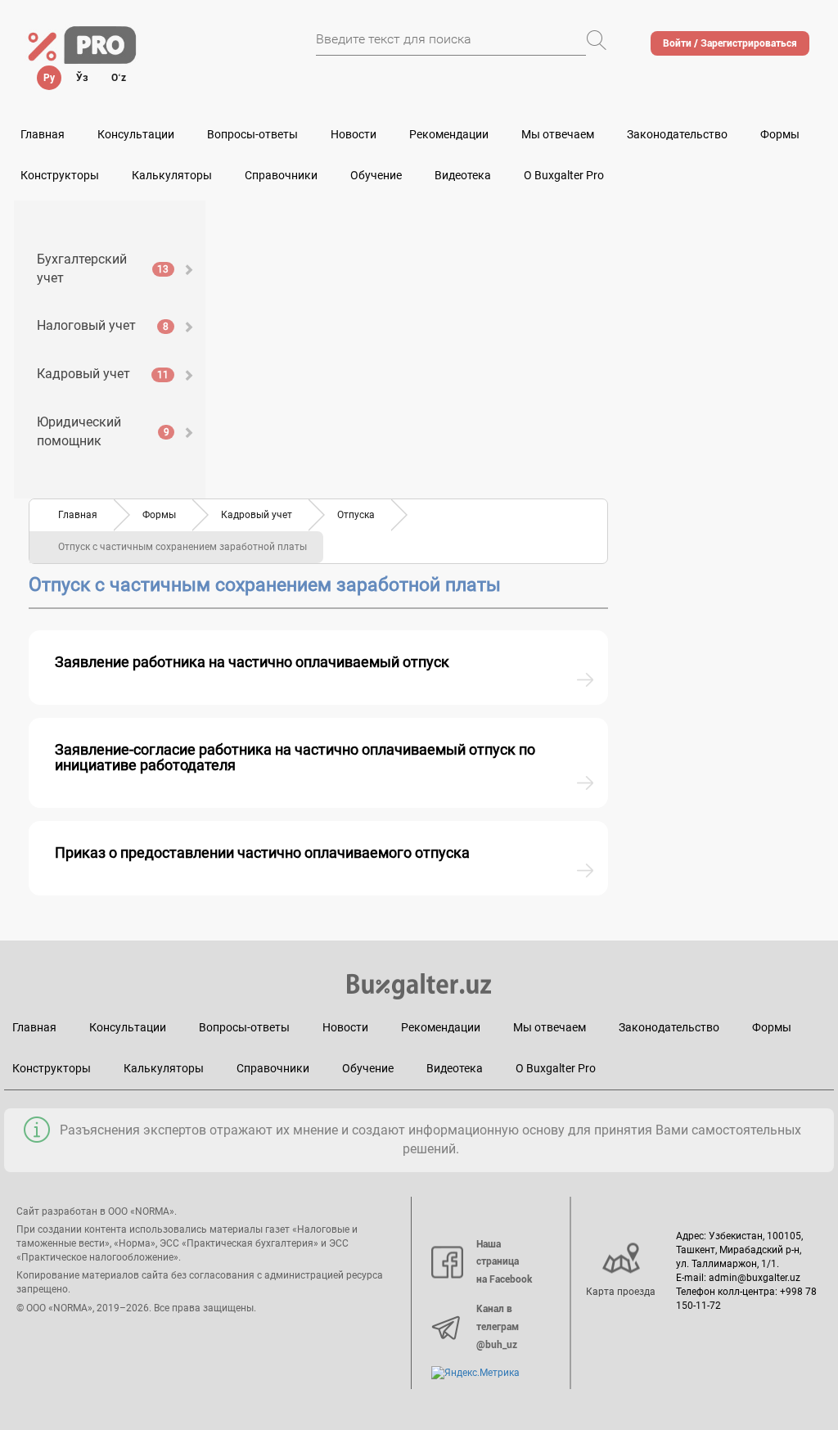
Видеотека (463, 175)
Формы (780, 134)
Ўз (82, 77)
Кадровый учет (103, 373)
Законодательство (677, 134)
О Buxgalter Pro (564, 175)
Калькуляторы (164, 1068)
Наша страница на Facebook (504, 1261)
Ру (49, 77)
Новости (353, 134)
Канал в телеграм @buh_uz (497, 1326)
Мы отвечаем (557, 134)
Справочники (281, 175)
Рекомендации (449, 134)
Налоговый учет (103, 325)
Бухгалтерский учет (103, 268)
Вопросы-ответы (252, 134)
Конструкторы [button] (59, 175)
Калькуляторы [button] (172, 175)
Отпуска (356, 515)
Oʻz (118, 77)
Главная (42, 134)
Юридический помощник (103, 431)
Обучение (368, 1068)
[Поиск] (596, 40)
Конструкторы (51, 1068)
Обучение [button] (376, 175)
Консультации (135, 134)
